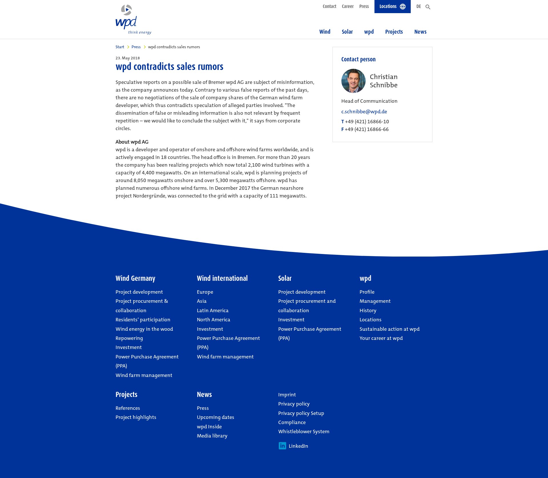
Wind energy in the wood (144, 329)
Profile (367, 292)
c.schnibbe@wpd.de (364, 111)
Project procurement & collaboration (142, 306)
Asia (202, 301)
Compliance (292, 422)
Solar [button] (347, 31)
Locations (371, 319)
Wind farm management (144, 375)
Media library (212, 435)
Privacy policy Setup (301, 413)
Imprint (287, 394)
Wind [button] (325, 31)
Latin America (213, 310)
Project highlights (136, 417)
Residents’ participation (143, 319)
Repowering (129, 338)
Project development (139, 292)
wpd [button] (369, 31)
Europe (205, 292)
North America (213, 319)
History (368, 310)
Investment (129, 347)
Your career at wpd (381, 338)
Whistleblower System (303, 431)
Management (375, 301)
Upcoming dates (215, 417)
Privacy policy (294, 403)
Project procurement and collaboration (307, 306)
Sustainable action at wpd (390, 329)
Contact (329, 6)
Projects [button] (394, 31)
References (128, 408)
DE (418, 6)
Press (364, 6)
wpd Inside (209, 426)
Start (120, 46)
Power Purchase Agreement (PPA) (147, 361)
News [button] (420, 31)
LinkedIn (297, 446)
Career (348, 6)
